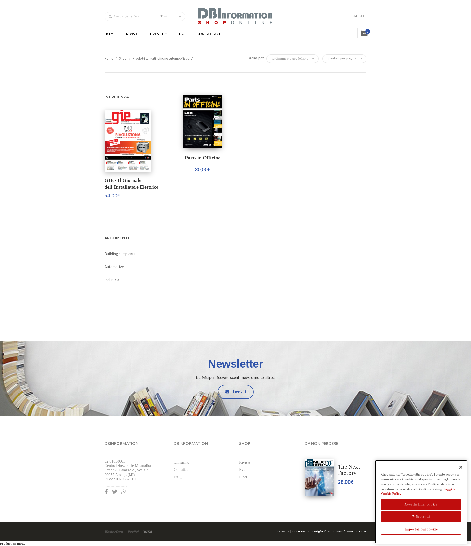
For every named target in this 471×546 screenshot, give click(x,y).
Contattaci (208, 33)
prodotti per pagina (342, 58)
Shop (123, 58)
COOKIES (299, 531)
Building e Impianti (120, 253)
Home (110, 33)
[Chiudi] (461, 467)
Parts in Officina (203, 157)
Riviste (133, 33)
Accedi (359, 16)
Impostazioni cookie (421, 529)
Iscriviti (239, 391)
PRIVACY (283, 531)
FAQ (178, 477)
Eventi (156, 33)
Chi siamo (181, 462)
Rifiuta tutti (421, 517)
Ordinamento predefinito (290, 59)
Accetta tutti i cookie (421, 504)
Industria (112, 279)
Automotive (114, 266)
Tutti (163, 16)
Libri (181, 33)
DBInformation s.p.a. (351, 531)
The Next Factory (349, 470)
